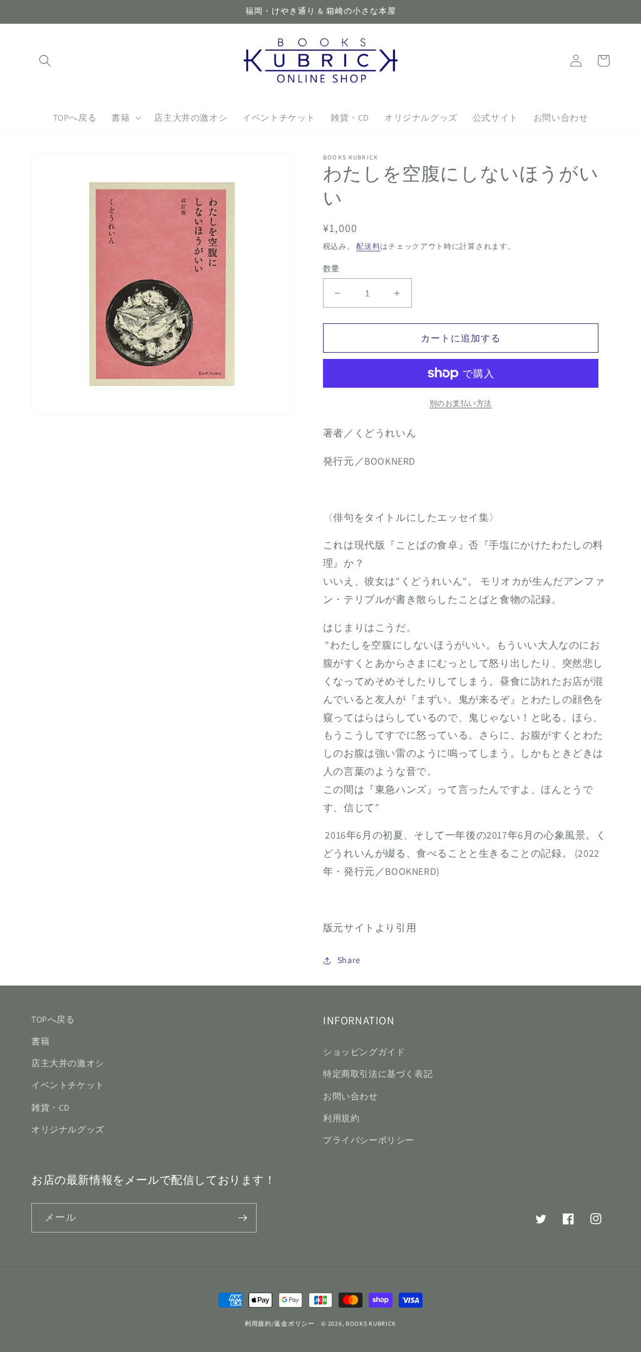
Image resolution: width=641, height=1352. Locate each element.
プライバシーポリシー (368, 1140)
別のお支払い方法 (460, 403)
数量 (331, 268)
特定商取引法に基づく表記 (378, 1073)
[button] (45, 60)
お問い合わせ (350, 1096)
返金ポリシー (294, 1323)
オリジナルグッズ (68, 1129)
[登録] (242, 1218)
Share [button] (349, 960)
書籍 (40, 1041)
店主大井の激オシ (68, 1063)
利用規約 (341, 1118)
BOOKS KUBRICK (371, 1323)
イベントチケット (68, 1085)
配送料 (368, 246)
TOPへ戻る (53, 1019)
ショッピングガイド (364, 1051)
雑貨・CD (50, 1107)
